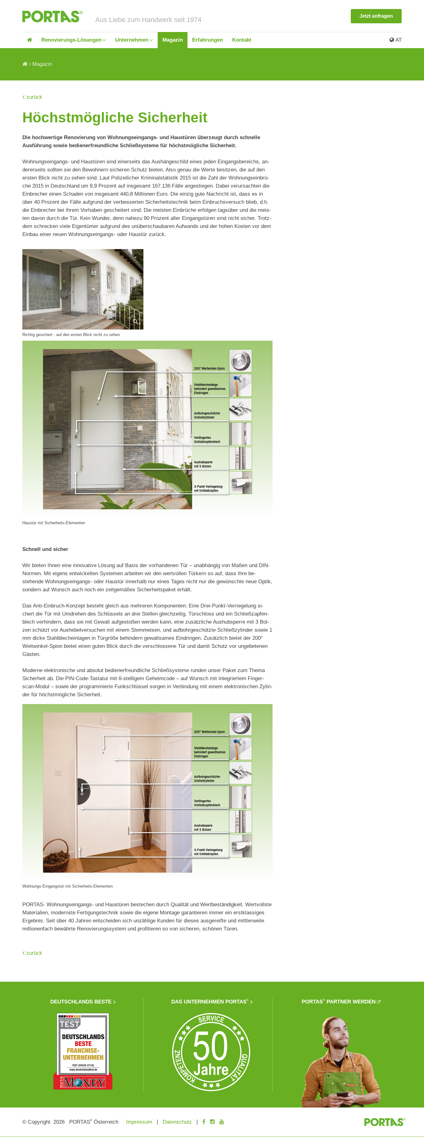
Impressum (139, 1122)
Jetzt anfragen (376, 16)
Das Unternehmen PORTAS (210, 1001)
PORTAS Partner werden (339, 1001)
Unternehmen (131, 40)
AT (398, 40)
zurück (34, 97)
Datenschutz (177, 1122)
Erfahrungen (207, 40)
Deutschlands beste (80, 1002)
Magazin (172, 40)
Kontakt (241, 40)
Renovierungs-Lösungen (71, 40)
